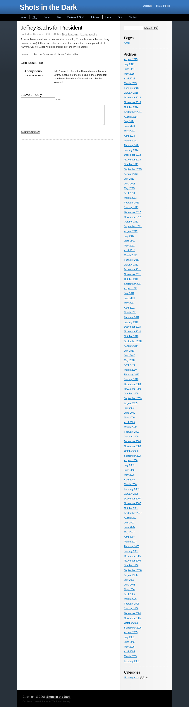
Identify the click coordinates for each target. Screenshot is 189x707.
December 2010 (132, 326)
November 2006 (132, 560)
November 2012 (132, 217)
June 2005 (129, 642)
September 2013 (133, 169)
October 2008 (131, 451)
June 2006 (129, 584)
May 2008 (129, 474)
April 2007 (129, 536)
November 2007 (132, 503)
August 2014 (131, 116)
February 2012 (131, 260)
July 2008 (129, 465)
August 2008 (131, 460)
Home (23, 17)
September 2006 (133, 570)
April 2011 (129, 307)
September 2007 (133, 513)
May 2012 (129, 245)
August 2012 (131, 231)
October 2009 (131, 393)
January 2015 (131, 92)
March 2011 (130, 312)
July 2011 (129, 293)
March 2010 (130, 369)
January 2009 (131, 436)
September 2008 (133, 455)
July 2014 (129, 121)
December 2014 (132, 97)
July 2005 (129, 637)
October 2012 (131, 221)
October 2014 (131, 107)
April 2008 (129, 479)
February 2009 (131, 431)
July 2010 (129, 350)
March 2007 (130, 541)
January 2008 (131, 493)
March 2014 (130, 140)
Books (47, 17)
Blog (34, 17)
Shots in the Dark (48, 7)
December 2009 (132, 384)
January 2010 (131, 379)
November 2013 (132, 159)
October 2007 (131, 508)
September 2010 (133, 341)
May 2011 (129, 303)
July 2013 (129, 178)
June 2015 (129, 69)
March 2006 (130, 599)
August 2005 (131, 632)
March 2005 (130, 656)
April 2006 (129, 594)
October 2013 (131, 164)
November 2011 (132, 274)
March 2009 (130, 427)
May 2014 (129, 131)
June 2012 (129, 240)
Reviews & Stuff (75, 17)
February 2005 (131, 661)
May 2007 (129, 532)
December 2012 (132, 212)
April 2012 (129, 250)
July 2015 (129, 64)
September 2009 (133, 398)
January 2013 (131, 207)
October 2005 (131, 623)
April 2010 (129, 365)
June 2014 (129, 126)
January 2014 (131, 150)
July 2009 (129, 408)
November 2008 (132, 446)
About (147, 5)
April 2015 (129, 78)
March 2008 (130, 484)
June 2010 (129, 355)
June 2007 (129, 527)
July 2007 (129, 522)
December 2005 (132, 613)
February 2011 (131, 317)
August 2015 (131, 59)
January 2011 (131, 322)
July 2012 (129, 236)
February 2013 (131, 202)
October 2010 (131, 336)
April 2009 (129, 422)
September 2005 (133, 627)
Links (108, 17)
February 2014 (131, 145)
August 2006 (131, 575)
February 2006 (131, 603)
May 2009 (129, 417)
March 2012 (130, 255)
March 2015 (130, 83)
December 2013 (132, 154)
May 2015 (129, 73)
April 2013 (129, 193)
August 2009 (131, 403)
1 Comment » (89, 33)
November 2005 (132, 618)
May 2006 (129, 589)
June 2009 (129, 412)
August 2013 (131, 174)
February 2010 (131, 374)
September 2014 (133, 112)
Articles (95, 17)
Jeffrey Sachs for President (51, 28)
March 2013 (130, 197)
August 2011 (130, 288)
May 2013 (129, 188)
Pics (120, 17)
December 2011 (132, 269)
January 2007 (131, 551)
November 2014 (132, 102)
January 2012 (131, 264)
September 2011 (132, 284)
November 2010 (132, 331)
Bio (59, 17)
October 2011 (131, 279)
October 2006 (131, 565)
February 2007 (131, 546)
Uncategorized (70, 33)
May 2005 (129, 646)
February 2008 (131, 489)
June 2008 (129, 470)
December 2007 (132, 498)
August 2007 (131, 517)
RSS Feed (163, 5)
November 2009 (132, 389)
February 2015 (131, 88)
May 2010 (129, 360)
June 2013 (129, 183)
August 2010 (131, 346)
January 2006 (131, 608)
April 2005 (129, 651)
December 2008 (132, 441)
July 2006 (129, 579)
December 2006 (132, 556)
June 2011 (129, 298)
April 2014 (129, 135)
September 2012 (133, 226)
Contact (133, 17)
